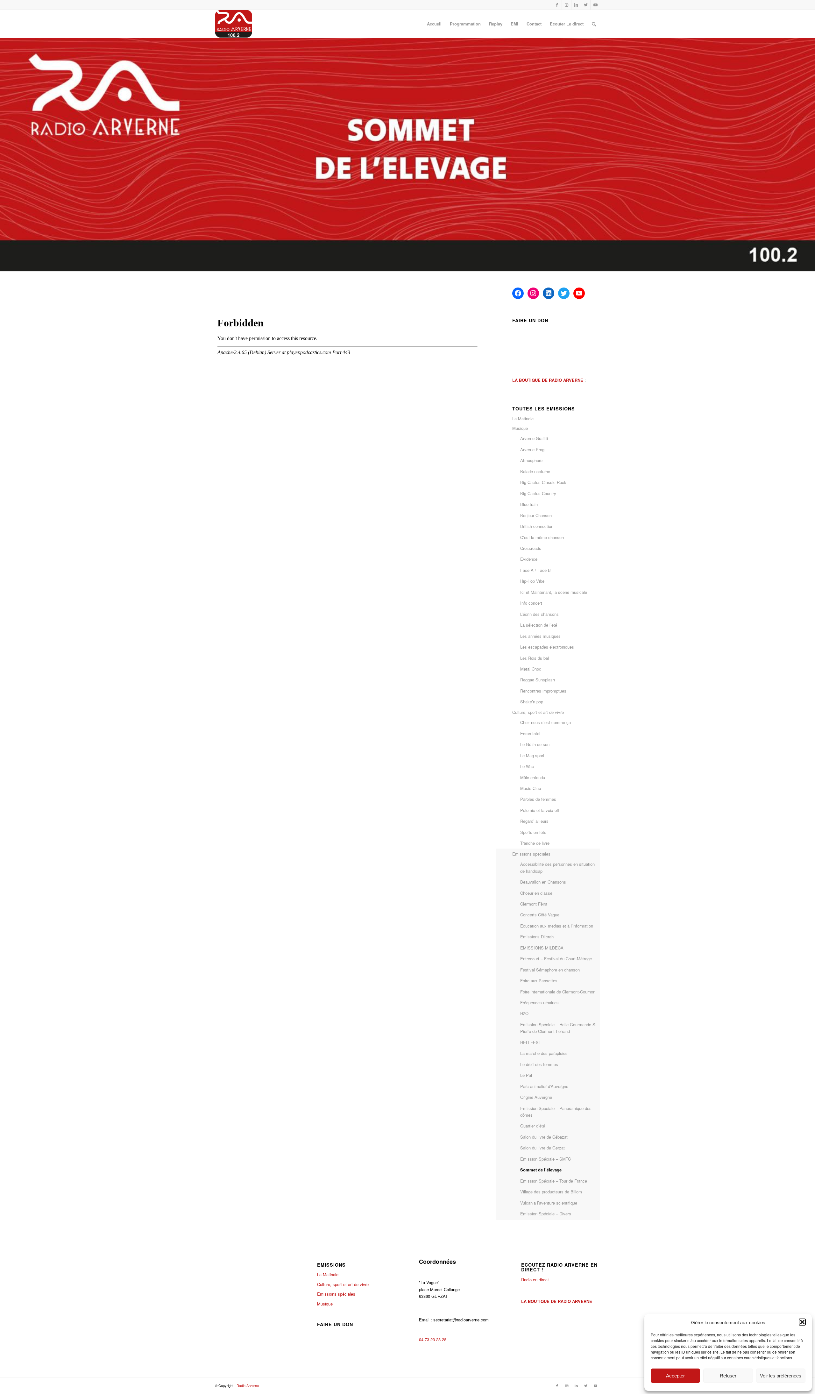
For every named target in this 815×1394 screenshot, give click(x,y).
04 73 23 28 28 (432, 1339)
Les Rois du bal (534, 658)
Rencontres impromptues (543, 691)
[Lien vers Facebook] (557, 5)
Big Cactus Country (538, 493)
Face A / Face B (535, 570)
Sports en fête (533, 832)
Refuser (728, 1375)
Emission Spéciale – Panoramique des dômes (556, 1111)
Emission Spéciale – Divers (545, 1214)
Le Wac (527, 766)
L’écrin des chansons (539, 614)
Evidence (528, 559)
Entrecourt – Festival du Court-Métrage (556, 959)
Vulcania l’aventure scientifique (548, 1203)
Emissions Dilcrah (537, 937)
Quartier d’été (532, 1126)
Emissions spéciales (531, 854)
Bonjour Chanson (536, 515)
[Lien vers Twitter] (585, 5)
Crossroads (530, 548)
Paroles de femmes (538, 799)
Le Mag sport (532, 755)
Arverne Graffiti (534, 438)
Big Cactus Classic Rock (543, 482)
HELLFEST (530, 1042)
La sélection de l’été (538, 625)
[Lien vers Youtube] (595, 5)
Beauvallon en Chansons (543, 882)
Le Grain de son (534, 744)
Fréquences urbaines (539, 1002)
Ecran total (530, 733)
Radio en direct (535, 1280)
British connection (536, 526)
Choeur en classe (536, 893)
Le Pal (526, 1075)
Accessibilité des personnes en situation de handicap (557, 867)
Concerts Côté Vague (539, 915)
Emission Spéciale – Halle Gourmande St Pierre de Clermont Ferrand (558, 1027)
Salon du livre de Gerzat (542, 1148)
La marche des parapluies (544, 1053)
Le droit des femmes (539, 1064)
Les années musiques (540, 636)
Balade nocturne (535, 471)
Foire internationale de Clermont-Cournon (557, 992)
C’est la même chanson (542, 537)
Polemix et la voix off (539, 810)
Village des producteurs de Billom (551, 1192)
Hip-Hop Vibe (532, 581)
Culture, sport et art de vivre (538, 712)
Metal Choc (530, 669)
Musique (520, 428)
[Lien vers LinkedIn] (576, 5)
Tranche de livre (534, 843)
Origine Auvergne (536, 1097)
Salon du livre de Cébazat (544, 1137)
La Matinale (523, 419)
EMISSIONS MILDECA (541, 948)
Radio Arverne (248, 1385)
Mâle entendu (532, 777)
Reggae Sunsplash (537, 680)
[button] (802, 1322)
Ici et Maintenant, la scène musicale (553, 592)
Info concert (531, 603)
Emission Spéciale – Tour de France (553, 1181)
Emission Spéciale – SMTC (545, 1159)
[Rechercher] (594, 24)
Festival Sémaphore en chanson (550, 970)
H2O (524, 1013)
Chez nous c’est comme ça (545, 722)
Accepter (675, 1375)
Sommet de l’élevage (541, 1170)
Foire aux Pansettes (538, 981)
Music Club (530, 788)
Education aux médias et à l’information (556, 926)
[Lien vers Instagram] (566, 5)
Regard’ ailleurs (534, 821)
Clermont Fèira (533, 904)
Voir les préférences (780, 1375)
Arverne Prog (532, 449)
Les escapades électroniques (547, 647)
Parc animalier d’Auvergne (544, 1086)
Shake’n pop (531, 702)
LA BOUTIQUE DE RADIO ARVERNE (556, 1301)
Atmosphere (531, 460)
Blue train (529, 504)
